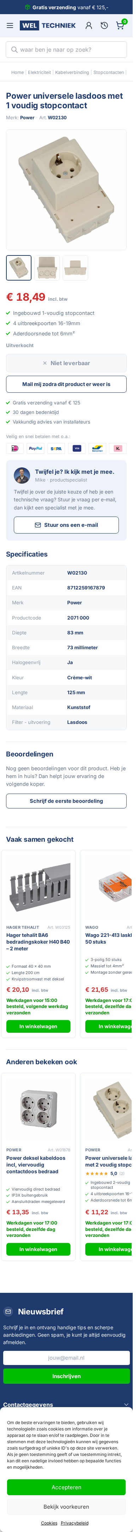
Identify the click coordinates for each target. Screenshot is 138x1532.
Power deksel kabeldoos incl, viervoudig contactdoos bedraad (35, 1164)
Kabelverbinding (72, 72)
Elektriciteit (39, 72)
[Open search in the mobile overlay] (66, 49)
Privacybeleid (74, 1523)
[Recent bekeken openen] (104, 25)
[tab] (18, 268)
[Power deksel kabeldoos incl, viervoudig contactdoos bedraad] (38, 1110)
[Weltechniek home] (48, 25)
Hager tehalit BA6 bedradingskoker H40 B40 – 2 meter (38, 941)
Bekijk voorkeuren (66, 1506)
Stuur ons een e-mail (71, 525)
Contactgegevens (28, 1404)
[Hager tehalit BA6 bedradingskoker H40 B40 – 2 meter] (38, 887)
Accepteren (66, 1487)
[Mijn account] (89, 25)
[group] (66, 190)
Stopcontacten (108, 72)
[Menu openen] (10, 25)
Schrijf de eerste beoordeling (66, 801)
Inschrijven (66, 1376)
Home (17, 72)
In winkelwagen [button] (38, 1026)
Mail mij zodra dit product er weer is (66, 384)
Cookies (49, 1523)
